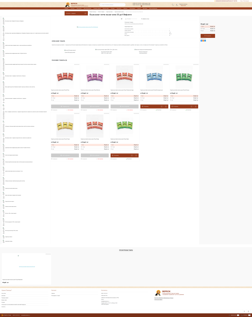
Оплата (139, 8)
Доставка (145, 8)
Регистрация (246, 1)
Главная (66, 8)
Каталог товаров (70, 13)
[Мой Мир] (205, 40)
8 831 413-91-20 (104, 293)
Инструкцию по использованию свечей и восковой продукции (14, 304)
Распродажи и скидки (55, 295)
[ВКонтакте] (201, 40)
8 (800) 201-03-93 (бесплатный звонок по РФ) (110, 297)
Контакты (119, 8)
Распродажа (132, 8)
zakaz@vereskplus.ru (105, 301)
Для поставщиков (153, 8)
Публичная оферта (158, 299)
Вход (241, 1)
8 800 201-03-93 (137, 3)
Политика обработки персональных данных (163, 297)
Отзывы (113, 8)
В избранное (55, 110)
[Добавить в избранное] (121, 19)
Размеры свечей (97, 8)
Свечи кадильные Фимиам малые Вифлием (134, 23)
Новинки (125, 8)
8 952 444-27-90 (104, 295)
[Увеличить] (87, 27)
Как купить (79, 8)
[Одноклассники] (203, 40)
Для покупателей (87, 8)
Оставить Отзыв (7, 315)
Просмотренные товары (126, 250)
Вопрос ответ (106, 8)
